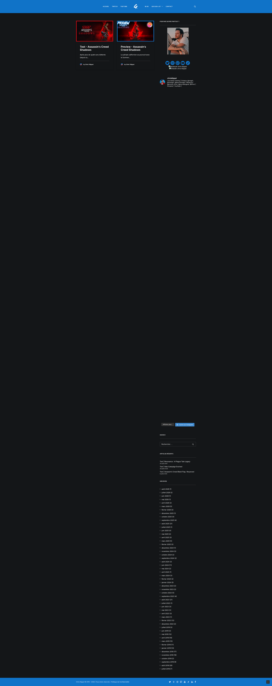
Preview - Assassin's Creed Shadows (133, 48)
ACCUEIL (106, 6)
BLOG (147, 6)
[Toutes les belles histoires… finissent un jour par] (190, 156)
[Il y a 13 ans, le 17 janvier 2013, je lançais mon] (178, 209)
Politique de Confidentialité (120, 682)
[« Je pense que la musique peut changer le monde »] (190, 320)
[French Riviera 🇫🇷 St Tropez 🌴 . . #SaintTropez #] (165, 98)
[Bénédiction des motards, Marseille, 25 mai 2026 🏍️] (165, 318)
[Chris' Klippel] (136, 6)
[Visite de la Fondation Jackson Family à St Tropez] (190, 99)
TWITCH (115, 6)
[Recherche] (178, 444)
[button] (195, 6)
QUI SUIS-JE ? (156, 6)
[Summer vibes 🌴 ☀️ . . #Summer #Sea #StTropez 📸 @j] (165, 117)
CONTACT (169, 6)
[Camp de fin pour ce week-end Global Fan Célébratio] (178, 365)
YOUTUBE (123, 6)
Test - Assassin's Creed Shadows (94, 48)
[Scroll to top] (268, 682)
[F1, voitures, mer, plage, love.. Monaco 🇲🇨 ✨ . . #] (178, 99)
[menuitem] (105, 6)
